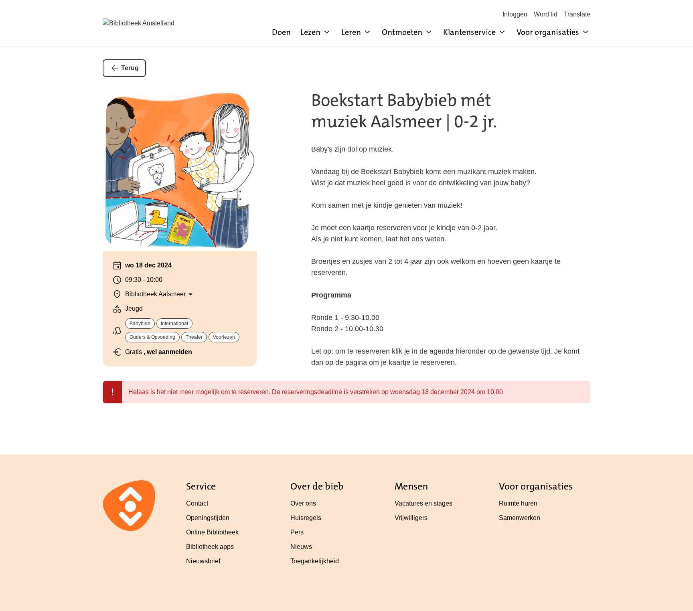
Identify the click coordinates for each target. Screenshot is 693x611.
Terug (130, 68)
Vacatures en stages (423, 503)
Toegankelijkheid (314, 561)
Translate (577, 14)
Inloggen (515, 14)
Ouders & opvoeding (152, 337)
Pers (297, 532)
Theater (194, 337)
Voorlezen (224, 337)
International (174, 323)
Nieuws (301, 546)
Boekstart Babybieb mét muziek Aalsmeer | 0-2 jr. (404, 111)
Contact (197, 503)
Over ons (303, 503)
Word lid (545, 14)
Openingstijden (207, 517)
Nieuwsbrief (203, 561)
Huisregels (305, 517)
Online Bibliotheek (212, 532)
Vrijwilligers (411, 517)
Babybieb (140, 323)
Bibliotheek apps (210, 546)
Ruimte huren (518, 503)
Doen (281, 32)
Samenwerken (519, 517)
